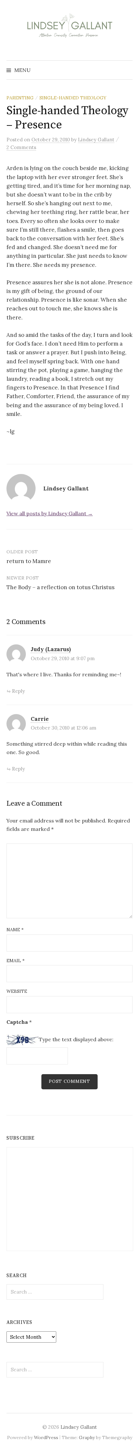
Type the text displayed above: (76, 1039)
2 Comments (21, 147)
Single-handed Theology (72, 98)
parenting (20, 98)
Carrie (40, 718)
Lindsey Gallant (78, 1427)
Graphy (87, 1437)
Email (15, 960)
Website (16, 991)
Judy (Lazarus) (51, 649)
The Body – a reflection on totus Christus (60, 587)
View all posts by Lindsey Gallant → (49, 513)
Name (15, 930)
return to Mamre (28, 561)
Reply (18, 691)
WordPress (46, 1437)
